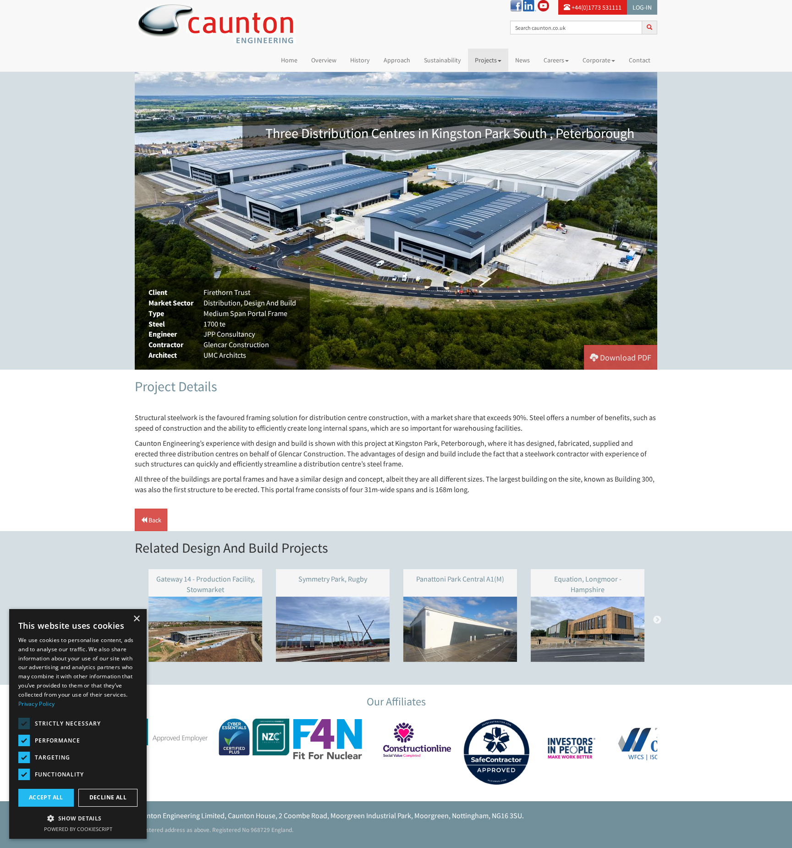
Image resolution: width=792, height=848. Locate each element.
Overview (323, 60)
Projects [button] (486, 60)
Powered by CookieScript (78, 829)
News (522, 60)
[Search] (649, 27)
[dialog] (78, 724)
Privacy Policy (36, 704)
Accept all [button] (46, 797)
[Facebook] (516, 5)
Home (292, 59)
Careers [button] (554, 60)
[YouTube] (543, 5)
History (360, 60)
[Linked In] (529, 5)
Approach (397, 60)
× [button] (136, 618)
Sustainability (442, 60)
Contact (639, 60)
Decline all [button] (107, 797)
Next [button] (657, 620)
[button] (620, 357)
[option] (396, 221)
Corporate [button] (596, 60)
